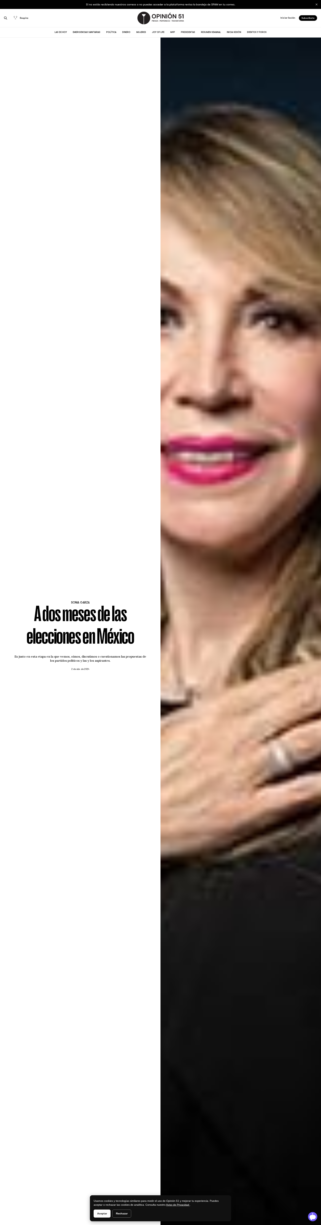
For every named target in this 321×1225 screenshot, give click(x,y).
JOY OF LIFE (158, 32)
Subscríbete (307, 18)
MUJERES (141, 32)
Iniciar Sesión (288, 18)
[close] (317, 4)
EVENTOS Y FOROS (257, 32)
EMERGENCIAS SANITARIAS (86, 32)
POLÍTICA (111, 32)
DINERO (126, 32)
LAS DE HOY (61, 32)
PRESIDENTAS (188, 32)
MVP (172, 32)
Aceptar (102, 1213)
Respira (24, 18)
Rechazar (122, 1213)
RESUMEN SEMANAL (211, 32)
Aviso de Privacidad (178, 1204)
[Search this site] (5, 18)
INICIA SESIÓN (234, 32)
